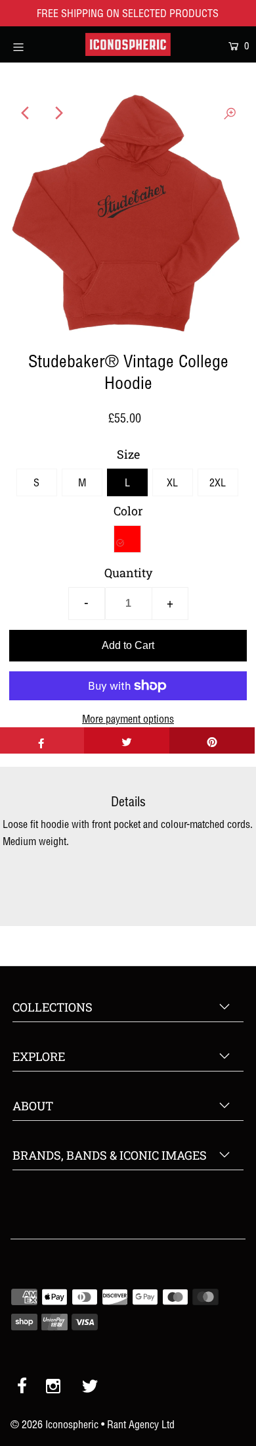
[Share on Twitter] (126, 740)
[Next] (58, 113)
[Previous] (26, 113)
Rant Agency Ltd (141, 1424)
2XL (217, 482)
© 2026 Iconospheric (54, 1424)
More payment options (128, 718)
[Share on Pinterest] (212, 740)
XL (172, 482)
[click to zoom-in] (229, 113)
